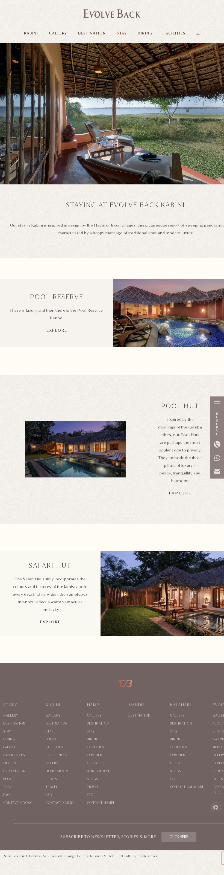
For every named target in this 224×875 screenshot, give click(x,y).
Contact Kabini (59, 803)
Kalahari (180, 705)
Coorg (10, 705)
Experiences (14, 755)
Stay (7, 731)
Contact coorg (18, 803)
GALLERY (58, 33)
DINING (145, 33)
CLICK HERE (179, 837)
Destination (14, 724)
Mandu (136, 705)
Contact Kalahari (186, 787)
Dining (9, 739)
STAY (122, 33)
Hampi (94, 705)
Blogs (8, 779)
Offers (9, 763)
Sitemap (51, 856)
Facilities (11, 747)
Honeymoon (14, 771)
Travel (9, 787)
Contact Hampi (100, 803)
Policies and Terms (22, 856)
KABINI (31, 33)
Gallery (10, 716)
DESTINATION (92, 33)
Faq (6, 795)
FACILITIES (174, 33)
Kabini (53, 705)
